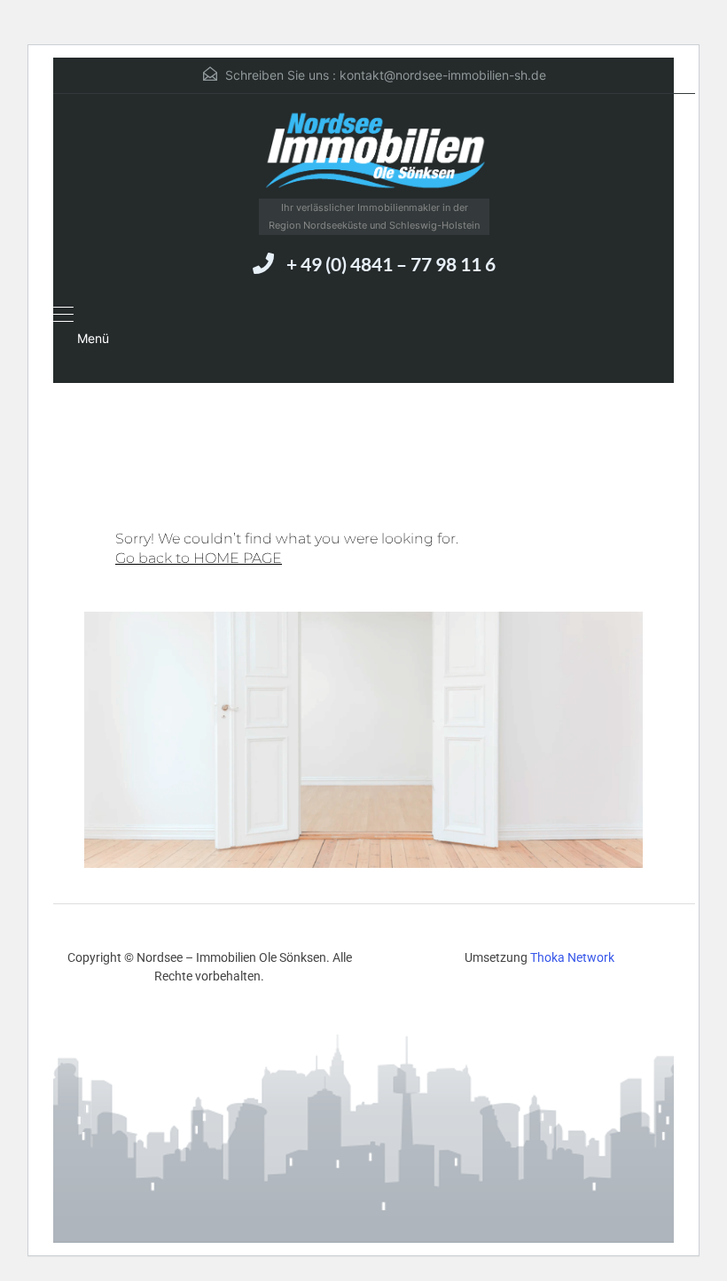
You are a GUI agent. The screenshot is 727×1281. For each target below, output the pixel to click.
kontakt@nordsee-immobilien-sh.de (443, 74)
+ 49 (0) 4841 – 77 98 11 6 (391, 264)
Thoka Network (572, 957)
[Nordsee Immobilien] (374, 153)
